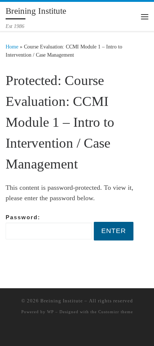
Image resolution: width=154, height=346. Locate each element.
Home (12, 47)
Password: (23, 217)
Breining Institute (61, 300)
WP (50, 311)
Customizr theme (115, 311)
